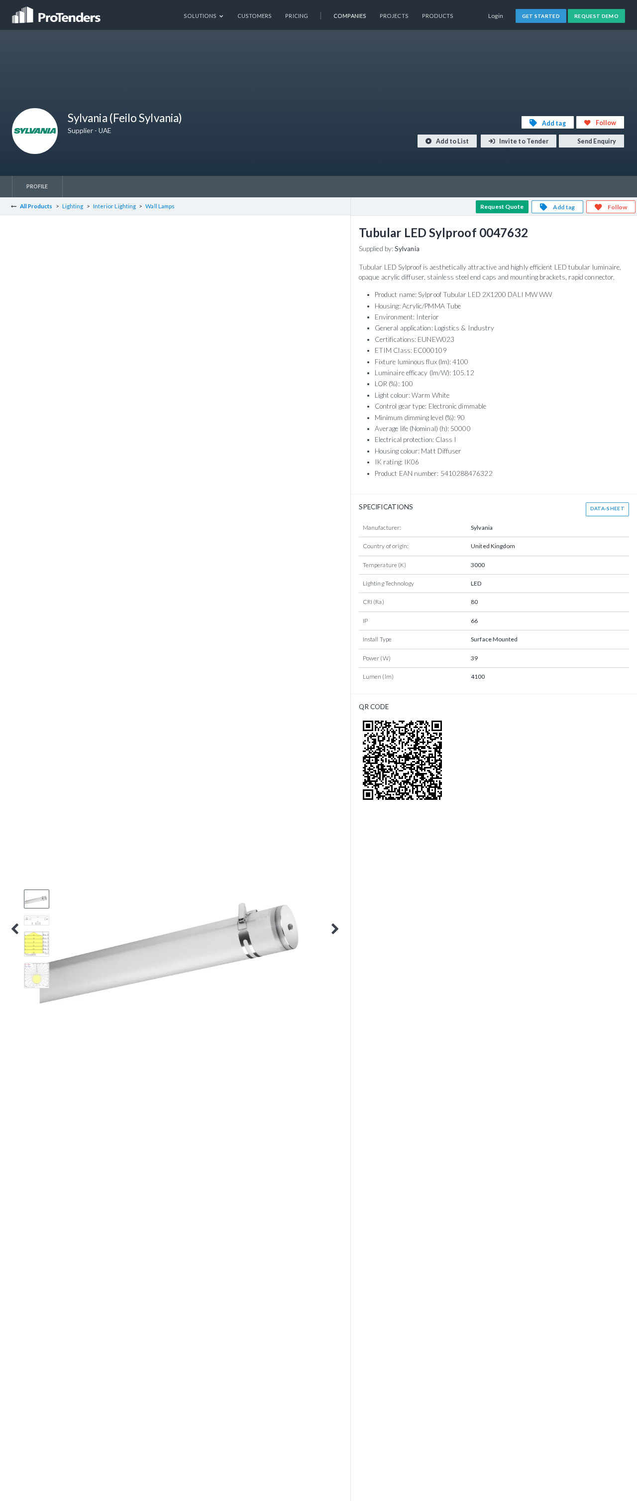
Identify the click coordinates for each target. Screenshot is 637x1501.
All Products (36, 206)
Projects (394, 15)
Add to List (452, 141)
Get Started (541, 16)
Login (496, 15)
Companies (349, 15)
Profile (37, 186)
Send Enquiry (596, 141)
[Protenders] (57, 11)
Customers (254, 15)
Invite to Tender (523, 141)
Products (438, 15)
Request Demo (596, 16)
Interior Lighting (114, 206)
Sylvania (407, 249)
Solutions (201, 15)
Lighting (73, 206)
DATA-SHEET (607, 508)
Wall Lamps (160, 206)
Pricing (296, 15)
